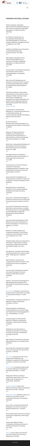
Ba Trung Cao (9, 291)
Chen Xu (8, 433)
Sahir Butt (8, 357)
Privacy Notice (15, 442)
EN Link (8, 106)
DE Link (13, 106)
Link (7, 33)
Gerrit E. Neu (9, 367)
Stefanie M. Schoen (11, 395)
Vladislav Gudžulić (11, 386)
